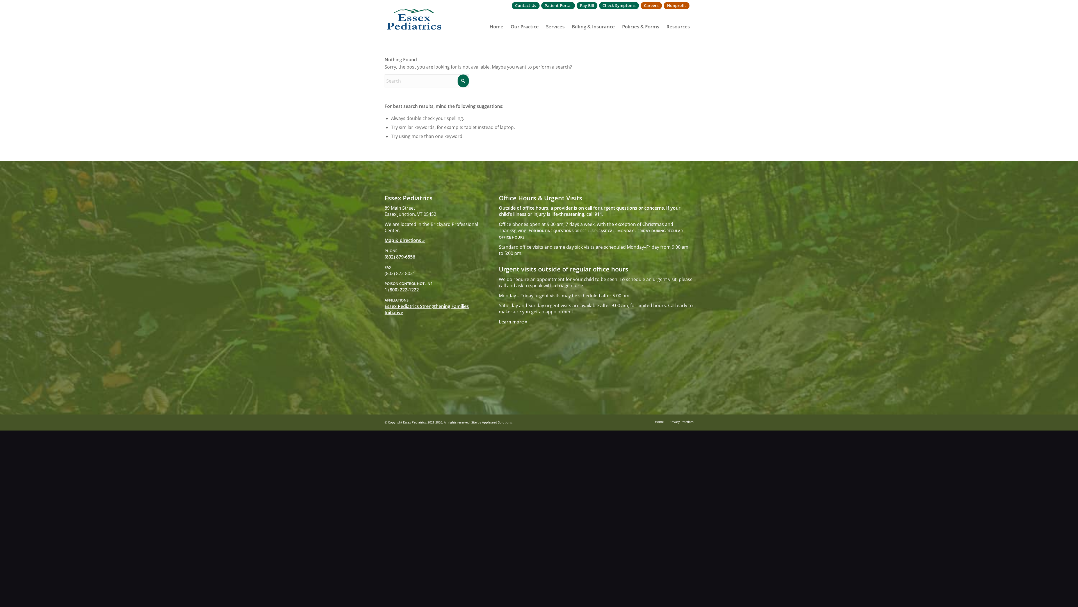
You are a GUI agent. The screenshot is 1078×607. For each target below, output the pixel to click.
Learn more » (513, 322)
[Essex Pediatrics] (414, 20)
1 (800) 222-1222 (402, 290)
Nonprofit (676, 5)
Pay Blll (587, 5)
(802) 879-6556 (400, 257)
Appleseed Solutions (497, 422)
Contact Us (525, 5)
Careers (651, 5)
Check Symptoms (619, 5)
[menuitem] (526, 5)
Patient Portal (558, 5)
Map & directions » (405, 240)
